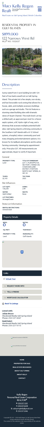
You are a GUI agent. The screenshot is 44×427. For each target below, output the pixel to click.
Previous (3, 60)
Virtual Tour (11, 279)
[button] (22, 252)
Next (40, 60)
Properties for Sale (22, 363)
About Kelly (22, 374)
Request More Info (15, 286)
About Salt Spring (22, 371)
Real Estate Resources (22, 367)
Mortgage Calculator (17, 298)
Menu (40, 7)
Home (22, 360)
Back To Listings (11, 303)
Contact (21, 378)
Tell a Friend (13, 292)
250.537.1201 (23, 403)
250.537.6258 (23, 406)
